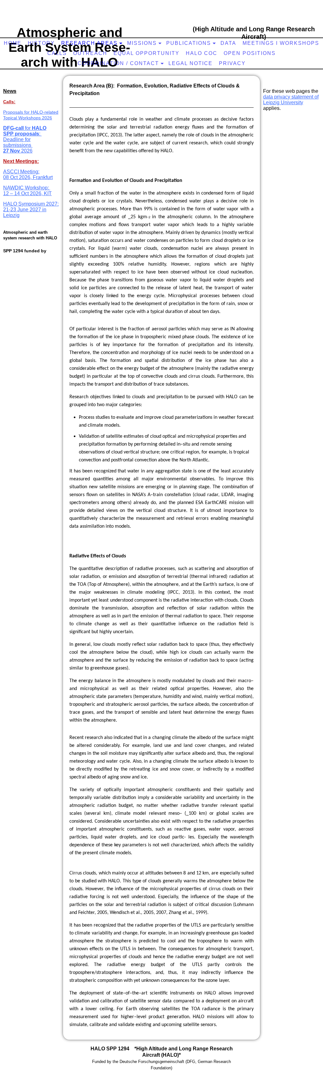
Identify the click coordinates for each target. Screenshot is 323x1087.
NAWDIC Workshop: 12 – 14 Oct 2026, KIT (27, 190)
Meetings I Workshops (281, 43)
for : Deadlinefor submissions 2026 (24, 139)
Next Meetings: (21, 161)
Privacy (232, 63)
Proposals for (17, 112)
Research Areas (89, 43)
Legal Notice (190, 63)
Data (228, 43)
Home (12, 43)
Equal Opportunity (146, 53)
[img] (162, 27)
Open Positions (250, 53)
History (41, 43)
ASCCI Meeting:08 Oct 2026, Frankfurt (28, 174)
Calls (57, 53)
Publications (188, 43)
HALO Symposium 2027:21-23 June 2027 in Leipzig (31, 209)
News (9, 91)
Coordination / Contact (118, 63)
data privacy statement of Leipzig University (291, 99)
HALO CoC (201, 53)
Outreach (90, 53)
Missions (142, 43)
